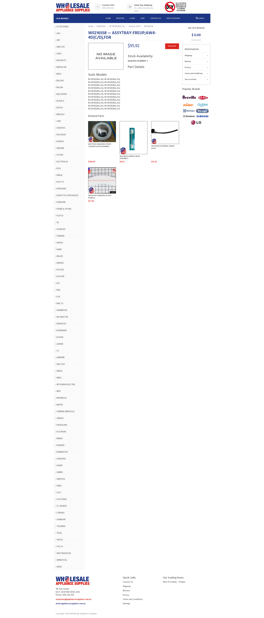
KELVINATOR (62, 317)
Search (201, 18)
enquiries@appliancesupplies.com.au (73, 599)
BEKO (59, 74)
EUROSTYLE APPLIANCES (67, 195)
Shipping (188, 55)
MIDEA (59, 371)
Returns (188, 61)
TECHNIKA (61, 526)
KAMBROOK (62, 310)
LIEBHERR (60, 357)
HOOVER (60, 276)
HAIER (59, 249)
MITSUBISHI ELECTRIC (66, 384)
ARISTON (61, 47)
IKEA (58, 290)
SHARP (59, 465)
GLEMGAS (61, 229)
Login (132, 18)
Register (120, 18)
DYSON (60, 155)
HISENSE (60, 263)
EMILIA (59, 175)
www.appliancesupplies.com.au (71, 603)
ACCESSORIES (63, 26)
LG (58, 350)
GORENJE (60, 236)
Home (108, 18)
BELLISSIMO (62, 94)
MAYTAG (61, 364)
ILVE (58, 296)
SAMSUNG (61, 459)
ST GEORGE (62, 506)
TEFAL (59, 533)
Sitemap (126, 603)
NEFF (59, 391)
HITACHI (60, 269)
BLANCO (60, 101)
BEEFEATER (61, 67)
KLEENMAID (62, 330)
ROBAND (60, 445)
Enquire (172, 46)
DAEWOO (61, 128)
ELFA (59, 168)
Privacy (188, 67)
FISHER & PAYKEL (64, 209)
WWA (59, 567)
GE (58, 222)
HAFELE (60, 242)
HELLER (60, 256)
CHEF (59, 121)
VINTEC (60, 540)
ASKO (59, 53)
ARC (58, 40)
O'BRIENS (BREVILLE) (65, 411)
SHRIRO (60, 472)
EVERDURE (61, 202)
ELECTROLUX (62, 161)
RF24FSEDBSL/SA (117, 26)
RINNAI (60, 438)
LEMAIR (60, 344)
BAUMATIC (61, 60)
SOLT (59, 492)
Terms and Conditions (194, 73)
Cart (142, 18)
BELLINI (60, 87)
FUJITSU (60, 215)
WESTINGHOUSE (64, 553)
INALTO (60, 303)
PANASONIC (62, 425)
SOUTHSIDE (62, 499)
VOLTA (60, 546)
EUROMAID (61, 188)
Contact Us (155, 18)
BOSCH (60, 107)
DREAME (60, 148)
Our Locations (173, 18)
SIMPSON (61, 479)
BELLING (60, 80)
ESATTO (60, 182)
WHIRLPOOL (62, 560)
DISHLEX (60, 141)
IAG (58, 283)
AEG (58, 33)
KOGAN (60, 337)
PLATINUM (61, 431)
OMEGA (60, 418)
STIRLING (60, 513)
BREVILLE (60, 114)
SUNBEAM (61, 519)
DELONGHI (61, 134)
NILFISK (60, 404)
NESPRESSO (62, 398)
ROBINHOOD (62, 452)
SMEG (59, 486)
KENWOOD (61, 323)
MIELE (59, 377)
